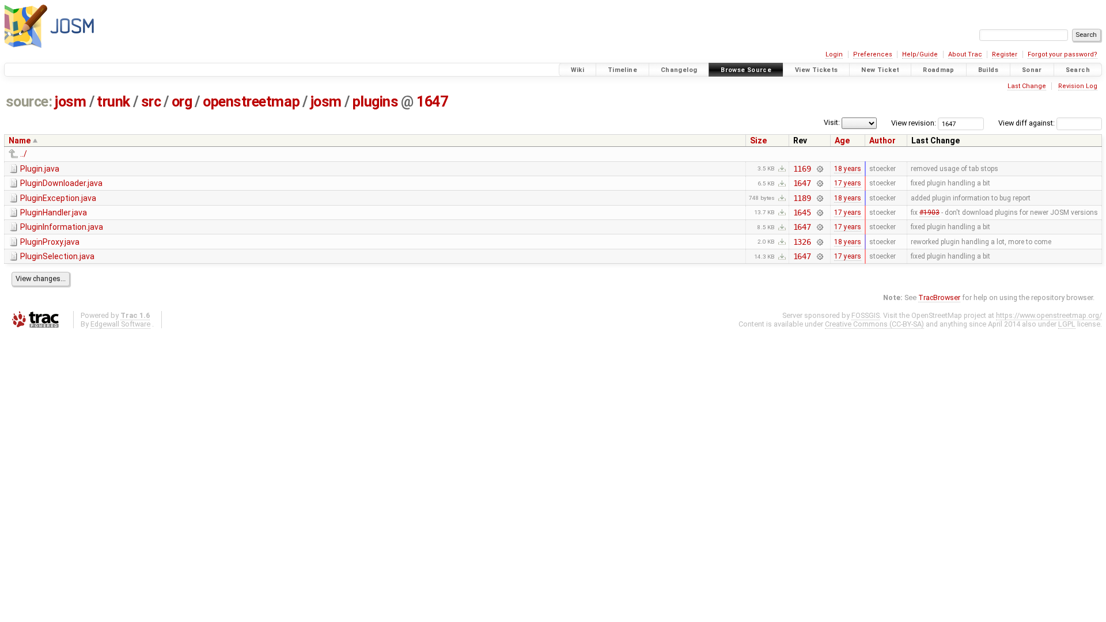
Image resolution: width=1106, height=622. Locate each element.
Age (842, 140)
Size (758, 140)
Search (1078, 70)
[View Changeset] (819, 168)
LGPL (1066, 324)
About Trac (965, 54)
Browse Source (746, 70)
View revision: (913, 123)
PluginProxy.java (49, 241)
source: (29, 101)
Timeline (622, 70)
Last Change (1026, 86)
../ (23, 153)
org (182, 101)
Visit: (832, 122)
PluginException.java (58, 198)
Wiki (578, 70)
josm (70, 101)
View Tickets (816, 70)
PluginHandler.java (53, 212)
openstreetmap (251, 101)
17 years (847, 183)
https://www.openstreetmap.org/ (1049, 315)
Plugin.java (39, 168)
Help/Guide (920, 54)
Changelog (679, 70)
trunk (113, 101)
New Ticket (880, 70)
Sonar (1032, 70)
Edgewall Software (120, 324)
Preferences (872, 54)
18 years (847, 169)
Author (882, 140)
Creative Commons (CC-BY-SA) (874, 324)
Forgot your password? (1062, 54)
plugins (376, 101)
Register (1004, 54)
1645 (802, 212)
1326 (802, 241)
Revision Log (1077, 86)
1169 (802, 168)
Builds (988, 70)
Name (20, 140)
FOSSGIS (865, 315)
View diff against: (1027, 123)
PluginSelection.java (57, 256)
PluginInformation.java (61, 227)
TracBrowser (939, 297)
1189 (802, 198)
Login (834, 54)
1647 (432, 101)
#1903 (929, 212)
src (151, 101)
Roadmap (939, 70)
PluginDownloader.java (61, 183)
